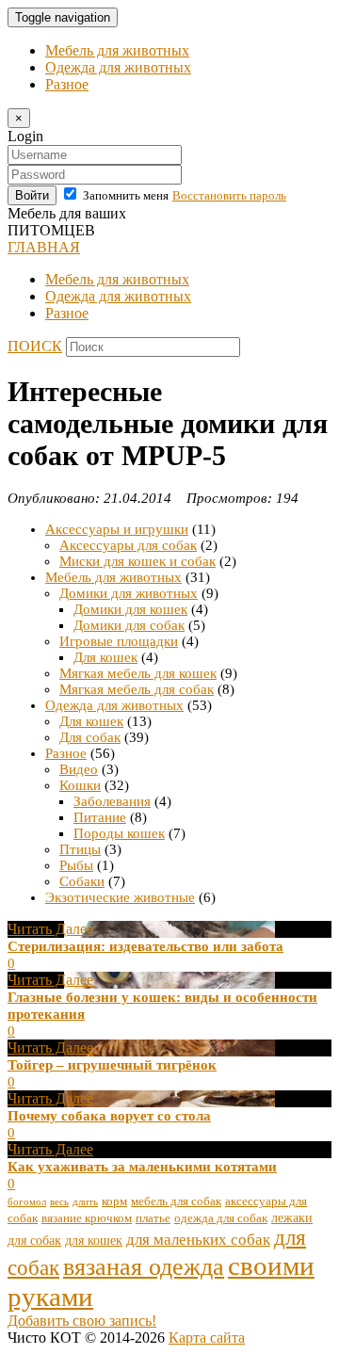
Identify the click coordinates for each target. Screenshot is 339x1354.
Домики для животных (128, 593)
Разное (67, 84)
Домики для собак (129, 625)
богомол (27, 1202)
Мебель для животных (117, 50)
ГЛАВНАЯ (44, 247)
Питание (99, 817)
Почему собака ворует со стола (109, 1115)
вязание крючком (86, 1218)
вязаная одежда (143, 1266)
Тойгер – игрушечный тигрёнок (112, 1064)
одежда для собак (220, 1218)
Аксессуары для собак (128, 545)
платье (153, 1218)
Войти (32, 195)
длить (85, 1202)
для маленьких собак (198, 1240)
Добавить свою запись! (82, 1321)
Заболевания (112, 801)
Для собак (90, 737)
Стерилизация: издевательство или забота (145, 946)
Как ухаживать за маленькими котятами (142, 1166)
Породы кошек (119, 833)
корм (114, 1201)
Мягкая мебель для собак (136, 689)
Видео (78, 769)
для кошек (93, 1240)
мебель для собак (176, 1201)
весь (59, 1202)
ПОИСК (35, 346)
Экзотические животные (120, 897)
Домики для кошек (130, 609)
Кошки (80, 785)
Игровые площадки (118, 641)
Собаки (82, 881)
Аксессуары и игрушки (116, 529)
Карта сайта (207, 1338)
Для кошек (105, 657)
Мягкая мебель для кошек (138, 673)
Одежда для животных (118, 67)
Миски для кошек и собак (137, 561)
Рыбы (76, 865)
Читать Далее (50, 929)
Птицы (80, 849)
